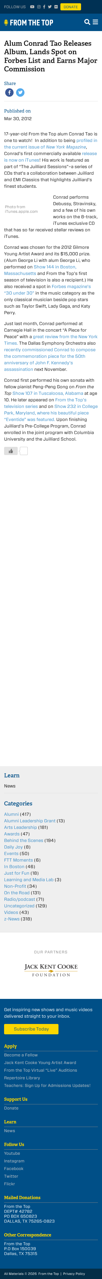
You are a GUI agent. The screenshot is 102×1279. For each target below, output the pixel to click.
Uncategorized (19, 905)
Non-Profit (15, 886)
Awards (12, 833)
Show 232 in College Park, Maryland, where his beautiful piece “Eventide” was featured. (51, 413)
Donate (71, 7)
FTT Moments (18, 860)
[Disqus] (51, 542)
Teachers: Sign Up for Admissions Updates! (47, 1085)
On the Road (17, 892)
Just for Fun (16, 873)
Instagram (14, 1161)
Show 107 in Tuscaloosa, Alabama (48, 393)
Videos (11, 912)
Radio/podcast (19, 899)
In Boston (14, 866)
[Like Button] (11, 451)
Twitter (11, 1176)
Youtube (12, 1153)
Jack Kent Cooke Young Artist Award (40, 1062)
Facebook (13, 1168)
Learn (12, 775)
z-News (12, 919)
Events (11, 853)
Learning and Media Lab (29, 879)
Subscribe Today (31, 1029)
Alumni (11, 814)
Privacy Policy (74, 1274)
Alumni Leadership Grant (29, 820)
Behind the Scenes (23, 840)
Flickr (9, 1183)
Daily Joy (13, 847)
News (10, 786)
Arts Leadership (20, 827)
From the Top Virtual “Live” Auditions (40, 1070)
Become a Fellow (21, 1055)
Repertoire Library (22, 1077)
